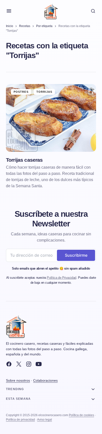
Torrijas (44, 91)
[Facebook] (9, 364)
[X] (19, 364)
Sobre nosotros (18, 380)
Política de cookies (81, 415)
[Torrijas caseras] (51, 118)
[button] (9, 11)
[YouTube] (39, 364)
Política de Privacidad (61, 277)
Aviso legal (44, 419)
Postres (21, 91)
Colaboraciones (45, 380)
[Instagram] (29, 364)
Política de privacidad (20, 419)
